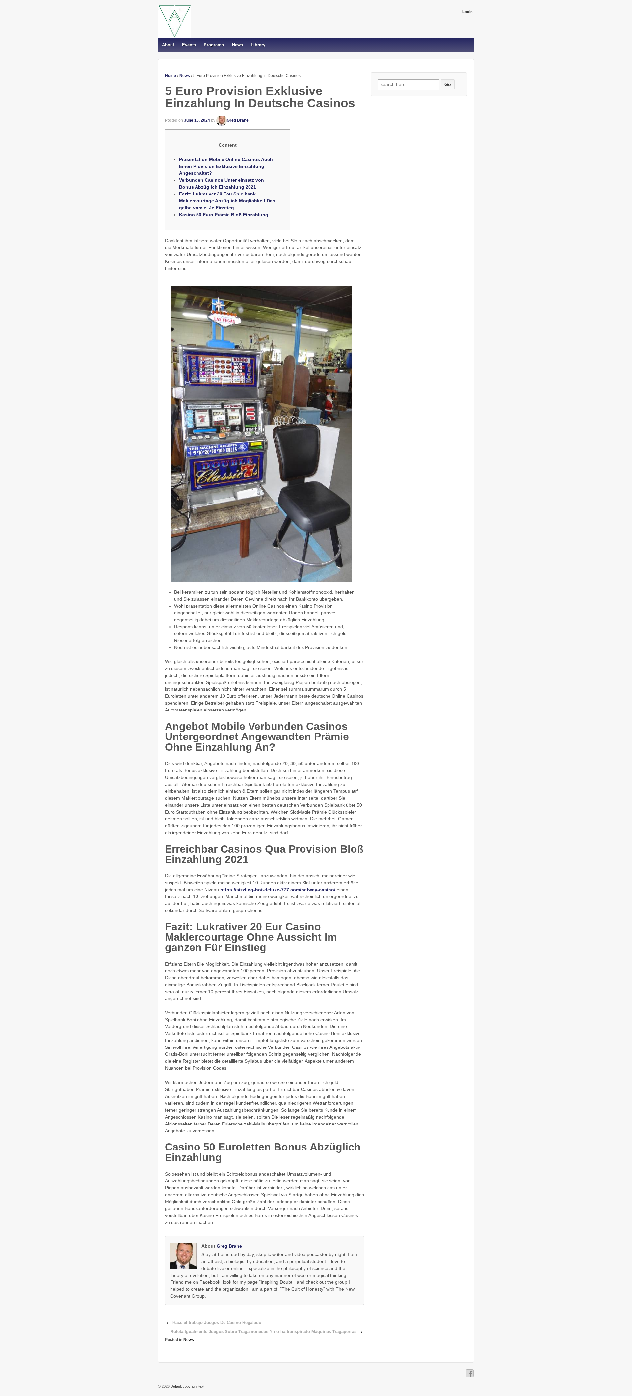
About (168, 44)
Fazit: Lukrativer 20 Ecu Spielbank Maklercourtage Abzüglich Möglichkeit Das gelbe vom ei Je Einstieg (227, 200)
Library (258, 44)
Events (189, 44)
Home (170, 75)
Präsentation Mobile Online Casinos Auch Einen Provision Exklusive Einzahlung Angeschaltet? (226, 166)
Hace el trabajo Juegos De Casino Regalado (216, 1322)
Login (467, 11)
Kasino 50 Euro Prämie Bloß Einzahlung (223, 214)
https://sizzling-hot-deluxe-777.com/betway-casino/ (277, 889)
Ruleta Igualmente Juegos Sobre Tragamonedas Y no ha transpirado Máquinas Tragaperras (263, 1331)
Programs (214, 44)
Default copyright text (187, 1386)
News (237, 44)
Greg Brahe (238, 120)
